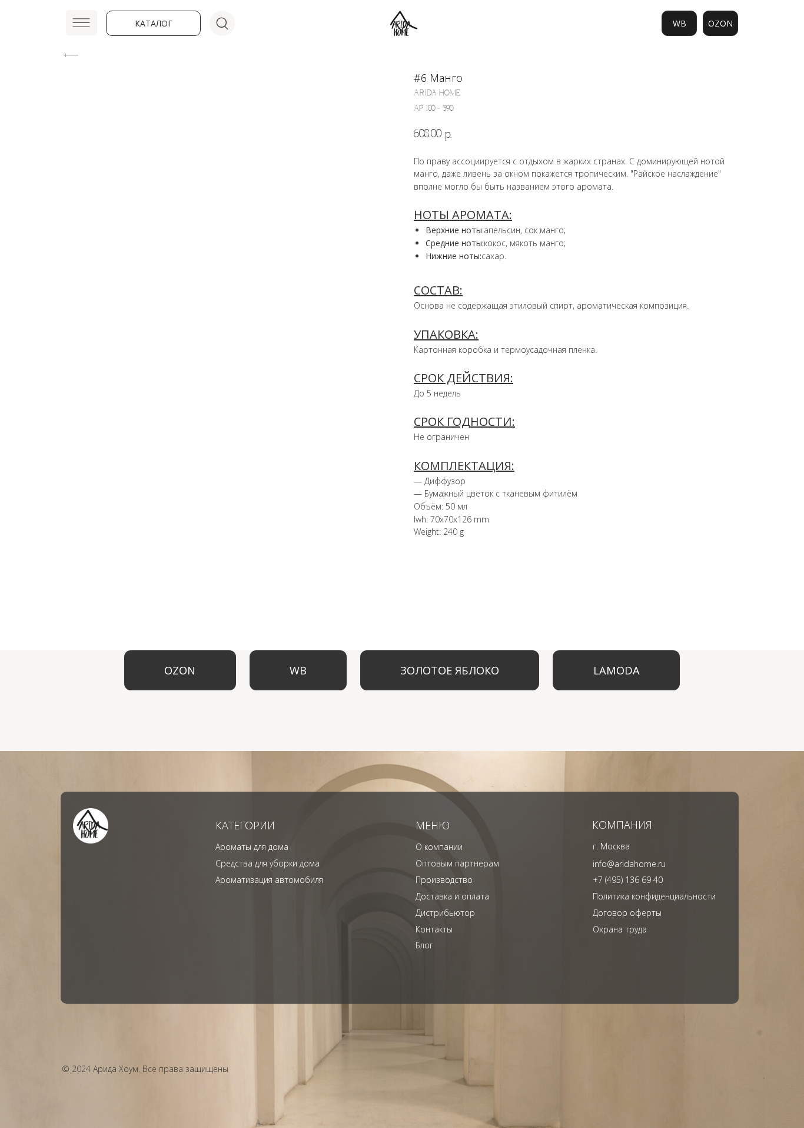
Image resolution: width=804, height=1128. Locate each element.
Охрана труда (620, 929)
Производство (444, 879)
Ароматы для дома (251, 846)
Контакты (434, 929)
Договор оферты (627, 912)
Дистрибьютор (445, 912)
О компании (439, 846)
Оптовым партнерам (457, 863)
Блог (424, 945)
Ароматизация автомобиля (269, 879)
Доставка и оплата (452, 896)
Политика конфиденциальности (654, 896)
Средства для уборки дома (267, 863)
